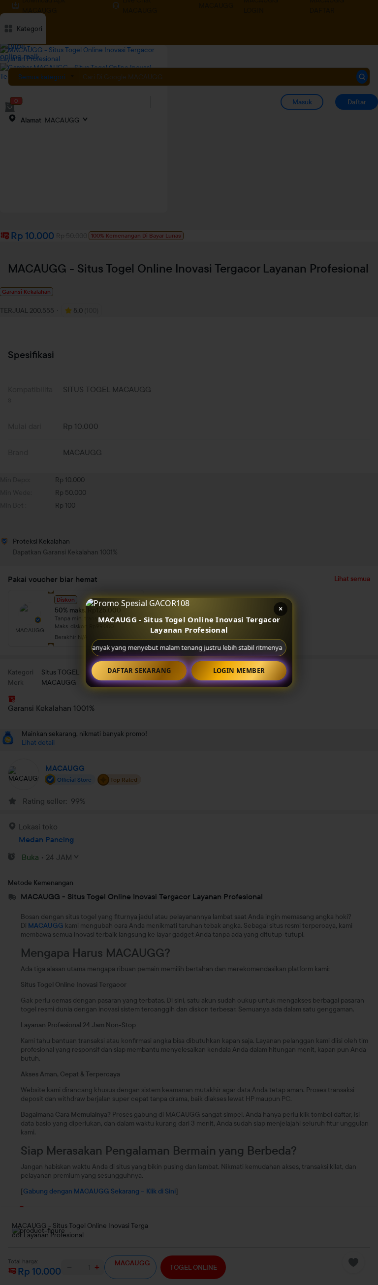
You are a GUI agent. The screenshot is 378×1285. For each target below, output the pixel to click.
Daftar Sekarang (139, 670)
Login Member (239, 670)
